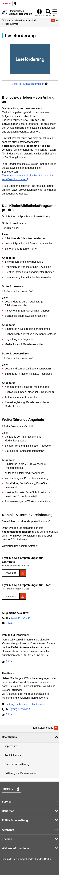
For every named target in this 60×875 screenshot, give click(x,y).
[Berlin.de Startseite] (10, 3)
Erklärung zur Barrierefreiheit (20, 773)
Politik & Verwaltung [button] (15, 820)
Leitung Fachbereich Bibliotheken (25, 704)
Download (10, 573)
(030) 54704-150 (20, 709)
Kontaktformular (13, 755)
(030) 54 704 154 (20, 617)
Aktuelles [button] (8, 829)
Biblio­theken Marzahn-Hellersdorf (19, 20)
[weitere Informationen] (4, 12)
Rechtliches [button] (9, 737)
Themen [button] (7, 839)
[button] (54, 20)
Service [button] (6, 801)
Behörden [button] (8, 811)
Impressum (10, 746)
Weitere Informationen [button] (16, 848)
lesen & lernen (11, 23)
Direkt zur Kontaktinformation (28, 83)
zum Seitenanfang (43, 727)
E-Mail (9, 623)
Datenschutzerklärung (16, 764)
